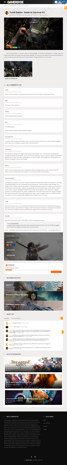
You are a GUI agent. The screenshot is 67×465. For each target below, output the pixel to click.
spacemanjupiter (9, 178)
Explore (45, 426)
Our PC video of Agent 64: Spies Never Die (18, 382)
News (44, 420)
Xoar (6, 122)
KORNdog (8, 149)
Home (5, 6)
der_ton (10, 323)
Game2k (13, 15)
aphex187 (11, 326)
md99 (6, 201)
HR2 (6, 100)
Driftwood (11, 343)
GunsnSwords (9, 136)
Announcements (16, 318)
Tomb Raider (33, 53)
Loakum (11, 330)
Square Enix (9, 252)
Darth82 (7, 216)
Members (6, 318)
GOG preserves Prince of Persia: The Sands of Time (21, 398)
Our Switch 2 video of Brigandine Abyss (18, 366)
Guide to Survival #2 (11, 78)
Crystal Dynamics (11, 257)
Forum (45, 429)
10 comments (44, 15)
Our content (46, 423)
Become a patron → (56, 272)
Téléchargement (26, 74)
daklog (7, 165)
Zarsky (7, 111)
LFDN (6, 90)
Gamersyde (29, 460)
